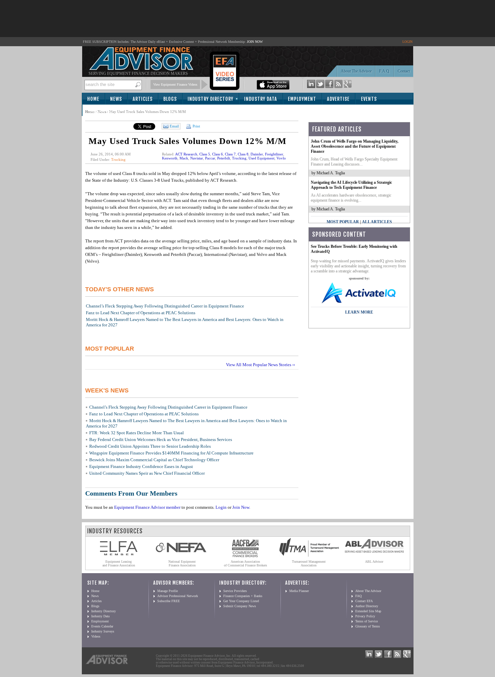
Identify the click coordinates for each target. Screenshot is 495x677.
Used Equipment (261, 158)
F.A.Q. (384, 71)
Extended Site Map (368, 611)
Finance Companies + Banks (242, 596)
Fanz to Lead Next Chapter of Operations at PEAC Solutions (140, 312)
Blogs (170, 99)
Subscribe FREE (168, 601)
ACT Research (186, 154)
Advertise (338, 99)
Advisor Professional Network (177, 596)
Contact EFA (364, 601)
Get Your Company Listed (241, 601)
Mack (183, 158)
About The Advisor (356, 71)
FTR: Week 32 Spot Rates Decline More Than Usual (136, 432)
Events (369, 99)
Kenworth (169, 158)
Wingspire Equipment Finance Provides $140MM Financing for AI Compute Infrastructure (171, 452)
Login (221, 507)
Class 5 (204, 154)
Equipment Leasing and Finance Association (118, 563)
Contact (404, 71)
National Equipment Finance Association (182, 563)
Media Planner (299, 591)
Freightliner (274, 154)
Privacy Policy (365, 616)
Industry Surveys (102, 631)
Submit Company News (239, 606)
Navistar (196, 158)
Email (174, 126)
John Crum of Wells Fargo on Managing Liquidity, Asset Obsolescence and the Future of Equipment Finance (354, 146)
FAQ (358, 596)
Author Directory (366, 606)
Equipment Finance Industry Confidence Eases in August (141, 466)
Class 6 (217, 154)
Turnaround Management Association (309, 563)
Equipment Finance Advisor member (147, 507)
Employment (302, 99)
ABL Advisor (374, 561)
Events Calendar (102, 626)
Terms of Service (366, 621)
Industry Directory (210, 99)
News (116, 99)
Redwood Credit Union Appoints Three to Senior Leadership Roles (150, 446)
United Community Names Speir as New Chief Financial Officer (147, 473)
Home (93, 99)
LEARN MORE (359, 312)
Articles (143, 99)
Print (196, 126)
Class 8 (243, 154)
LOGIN (407, 41)
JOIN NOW (255, 41)
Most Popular (343, 221)
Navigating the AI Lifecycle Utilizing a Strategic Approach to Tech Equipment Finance (351, 185)
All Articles (377, 221)
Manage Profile (167, 591)
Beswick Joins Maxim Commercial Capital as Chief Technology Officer (154, 459)
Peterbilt (223, 158)
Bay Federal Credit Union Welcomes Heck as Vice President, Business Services (160, 439)
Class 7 (230, 154)
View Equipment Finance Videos (175, 84)
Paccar (210, 158)
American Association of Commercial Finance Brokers (245, 563)
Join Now (240, 507)
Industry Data (260, 99)
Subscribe (100, 111)
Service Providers (235, 591)
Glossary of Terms (367, 626)
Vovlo (281, 158)
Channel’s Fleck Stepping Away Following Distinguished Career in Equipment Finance (165, 305)
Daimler (257, 154)
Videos (95, 636)
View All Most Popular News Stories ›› (260, 364)
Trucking (118, 159)
